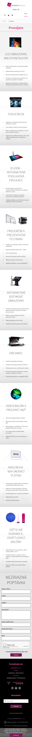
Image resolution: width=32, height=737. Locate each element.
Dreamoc (16, 353)
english (26, 16)
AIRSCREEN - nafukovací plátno (16, 471)
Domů (4, 21)
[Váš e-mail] (5, 701)
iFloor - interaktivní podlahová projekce (16, 174)
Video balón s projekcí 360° (16, 408)
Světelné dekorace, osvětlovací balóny (16, 536)
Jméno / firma (5, 589)
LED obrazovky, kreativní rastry (16, 56)
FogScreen (16, 114)
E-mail (3, 596)
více (24, 733)
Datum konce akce (6, 629)
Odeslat (16, 655)
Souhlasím (16, 735)
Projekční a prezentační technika (16, 235)
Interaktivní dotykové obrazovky (16, 297)
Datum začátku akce (7, 622)
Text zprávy (4, 610)
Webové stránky (11, 722)
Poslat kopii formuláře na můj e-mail (17, 652)
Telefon (3, 603)
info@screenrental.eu (18, 682)
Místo (3, 636)
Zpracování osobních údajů (16, 713)
